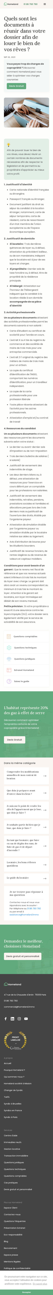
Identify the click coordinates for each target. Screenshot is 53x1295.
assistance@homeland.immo (24, 914)
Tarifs (6, 1097)
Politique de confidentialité (17, 1268)
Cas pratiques (11, 1182)
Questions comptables (15, 1176)
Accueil (7, 1063)
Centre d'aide (10, 1135)
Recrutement (10, 1248)
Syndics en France (13, 1110)
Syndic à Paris (10, 1117)
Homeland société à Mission (18, 1083)
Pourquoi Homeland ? (14, 1070)
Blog (6, 1241)
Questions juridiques (14, 1162)
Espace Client (10, 1207)
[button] (45, 4)
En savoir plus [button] (40, 1284)
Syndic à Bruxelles (12, 1103)
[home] (11, 4)
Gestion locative (12, 1149)
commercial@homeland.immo (19, 1006)
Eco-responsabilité (13, 1234)
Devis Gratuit (16, 86)
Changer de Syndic (13, 1090)
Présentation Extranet (14, 1228)
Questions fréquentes (15, 1221)
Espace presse (11, 1254)
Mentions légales (12, 1261)
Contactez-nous (12, 1214)
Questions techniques (15, 1169)
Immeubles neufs (12, 1142)
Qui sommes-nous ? (14, 1076)
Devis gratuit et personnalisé (22, 956)
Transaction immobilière (16, 1155)
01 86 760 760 (34, 908)
